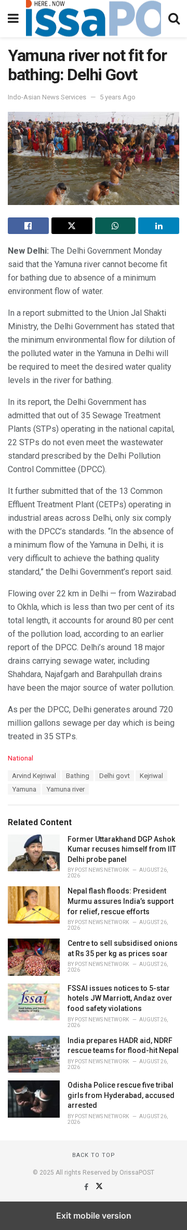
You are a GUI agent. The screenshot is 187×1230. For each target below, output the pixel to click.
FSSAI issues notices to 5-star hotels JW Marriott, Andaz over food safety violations (120, 998)
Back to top (93, 1155)
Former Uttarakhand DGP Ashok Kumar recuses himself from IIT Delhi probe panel (122, 849)
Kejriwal (151, 776)
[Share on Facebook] (28, 225)
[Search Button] (174, 18)
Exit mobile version (93, 1215)
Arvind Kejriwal (34, 776)
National (20, 758)
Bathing (77, 776)
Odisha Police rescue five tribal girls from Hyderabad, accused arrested (121, 1095)
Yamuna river (65, 789)
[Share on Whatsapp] (115, 225)
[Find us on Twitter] (99, 1187)
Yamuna (24, 789)
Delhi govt (114, 776)
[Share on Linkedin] (158, 225)
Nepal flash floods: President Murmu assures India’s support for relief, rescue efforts (120, 901)
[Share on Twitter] (71, 225)
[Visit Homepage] (93, 18)
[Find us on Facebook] (87, 1187)
